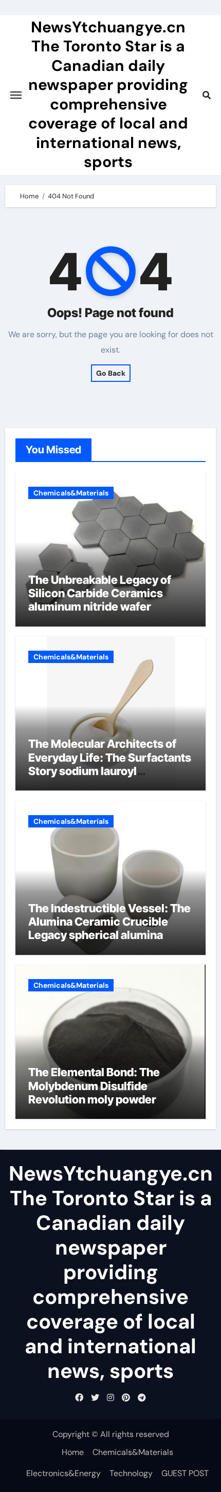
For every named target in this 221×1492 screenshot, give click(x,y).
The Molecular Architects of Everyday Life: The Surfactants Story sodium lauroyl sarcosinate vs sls (109, 764)
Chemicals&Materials (70, 493)
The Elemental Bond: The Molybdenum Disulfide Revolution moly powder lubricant (94, 1092)
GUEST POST (185, 1473)
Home (73, 1452)
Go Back (110, 373)
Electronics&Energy (63, 1473)
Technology (131, 1473)
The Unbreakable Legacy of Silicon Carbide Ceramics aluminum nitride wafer (99, 593)
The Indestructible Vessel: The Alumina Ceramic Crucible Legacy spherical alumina (109, 921)
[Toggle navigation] (16, 95)
